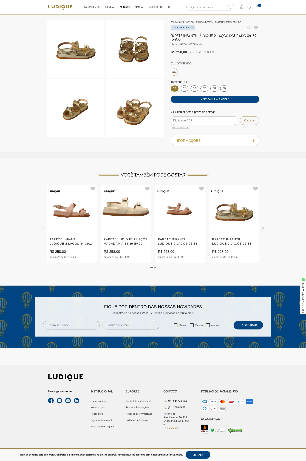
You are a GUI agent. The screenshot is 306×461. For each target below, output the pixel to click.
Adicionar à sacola (215, 99)
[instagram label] (59, 400)
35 (184, 88)
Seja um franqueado (101, 420)
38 (214, 88)
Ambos (215, 325)
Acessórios (156, 7)
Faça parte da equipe (102, 426)
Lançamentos (92, 7)
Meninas (110, 7)
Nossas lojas (97, 407)
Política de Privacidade (170, 455)
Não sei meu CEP (180, 127)
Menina (199, 325)
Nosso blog (96, 413)
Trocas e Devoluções (137, 407)
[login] (241, 7)
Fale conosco (170, 427)
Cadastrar (248, 325)
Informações (187, 141)
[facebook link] (51, 400)
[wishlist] (249, 7)
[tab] (151, 267)
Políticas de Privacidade (139, 413)
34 (174, 88)
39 (224, 88)
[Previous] (43, 229)
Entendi (198, 454)
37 (204, 88)
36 (194, 88)
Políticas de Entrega (137, 420)
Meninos (125, 7)
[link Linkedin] (76, 400)
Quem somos (98, 401)
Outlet (172, 7)
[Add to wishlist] (256, 27)
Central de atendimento (139, 401)
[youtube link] (68, 400)
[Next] (263, 229)
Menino (183, 325)
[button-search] (229, 7)
